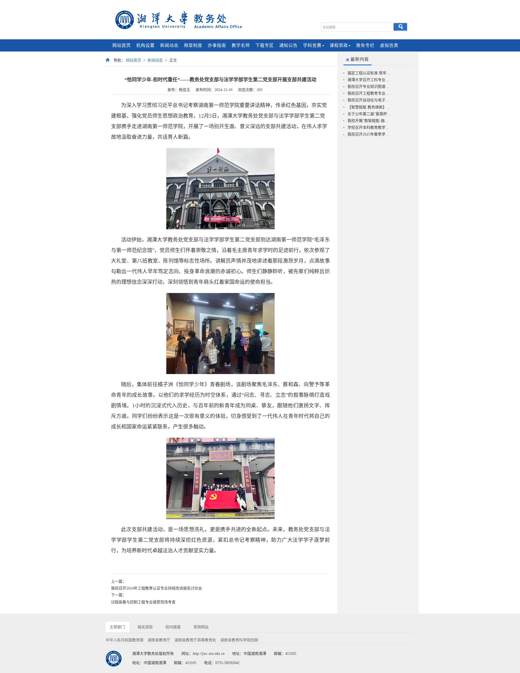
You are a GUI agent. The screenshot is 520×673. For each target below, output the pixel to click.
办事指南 (217, 45)
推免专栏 (365, 45)
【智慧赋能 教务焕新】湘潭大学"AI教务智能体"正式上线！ (369, 107)
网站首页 (121, 45)
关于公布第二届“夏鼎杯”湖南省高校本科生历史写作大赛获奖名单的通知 (369, 114)
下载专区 (264, 45)
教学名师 (241, 45)
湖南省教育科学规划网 (239, 640)
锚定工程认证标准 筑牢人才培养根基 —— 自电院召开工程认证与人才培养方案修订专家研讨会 (369, 73)
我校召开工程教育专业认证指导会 (369, 93)
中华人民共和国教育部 (125, 640)
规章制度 (193, 45)
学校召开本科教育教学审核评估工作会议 (369, 127)
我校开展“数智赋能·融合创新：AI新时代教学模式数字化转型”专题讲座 (369, 121)
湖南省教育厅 (159, 640)
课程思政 (339, 45)
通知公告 (288, 45)
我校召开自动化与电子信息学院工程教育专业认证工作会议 (369, 100)
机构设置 (145, 45)
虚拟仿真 (389, 45)
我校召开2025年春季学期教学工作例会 (369, 134)
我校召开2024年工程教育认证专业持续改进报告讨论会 (156, 588)
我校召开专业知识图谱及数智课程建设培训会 (369, 87)
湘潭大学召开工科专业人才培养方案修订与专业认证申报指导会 (369, 80)
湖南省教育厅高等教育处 (195, 640)
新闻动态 (169, 45)
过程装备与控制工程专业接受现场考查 (143, 602)
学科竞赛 (312, 45)
